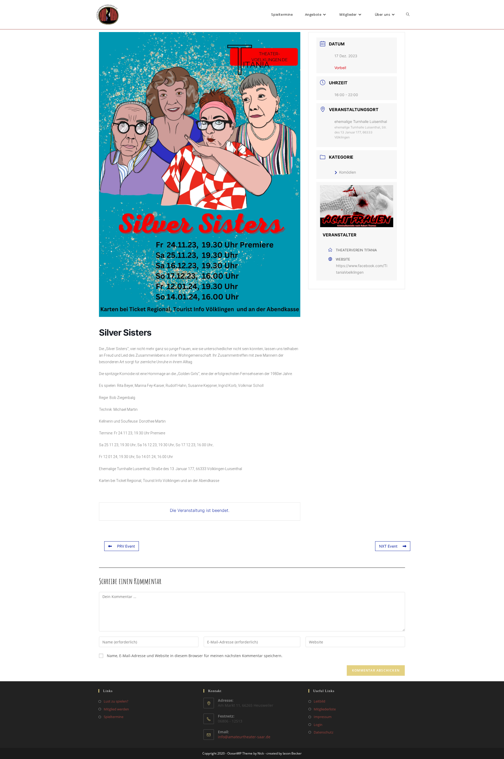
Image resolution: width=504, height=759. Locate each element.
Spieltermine (113, 716)
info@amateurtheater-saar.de (244, 736)
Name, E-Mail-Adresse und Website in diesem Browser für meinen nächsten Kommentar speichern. (194, 655)
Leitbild (319, 701)
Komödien (347, 172)
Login (318, 724)
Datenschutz (323, 732)
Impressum (323, 716)
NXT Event (388, 546)
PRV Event (126, 546)
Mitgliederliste (325, 709)
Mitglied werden (116, 709)
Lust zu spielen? (116, 701)
